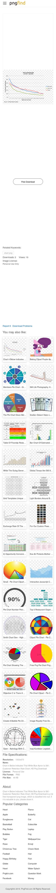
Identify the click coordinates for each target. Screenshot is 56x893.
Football (6, 853)
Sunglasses (8, 819)
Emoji (30, 843)
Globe (5, 863)
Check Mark (33, 848)
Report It (7, 325)
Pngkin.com (8, 873)
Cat (29, 819)
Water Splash (34, 868)
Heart (5, 809)
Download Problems (22, 325)
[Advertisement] (28, 41)
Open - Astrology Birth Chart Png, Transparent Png (25, 748)
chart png (8, 253)
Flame (31, 809)
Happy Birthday (9, 858)
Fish (30, 858)
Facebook (7, 878)
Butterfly (31, 814)
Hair (30, 853)
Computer (32, 863)
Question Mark (34, 873)
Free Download (28, 181)
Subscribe (32, 824)
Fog (29, 834)
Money (31, 878)
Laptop (31, 829)
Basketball (7, 824)
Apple (5, 814)
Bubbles (6, 834)
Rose (5, 843)
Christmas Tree (9, 848)
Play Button (8, 829)
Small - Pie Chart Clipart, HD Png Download (22, 581)
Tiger (5, 839)
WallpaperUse (34, 839)
